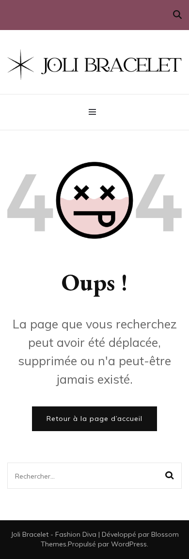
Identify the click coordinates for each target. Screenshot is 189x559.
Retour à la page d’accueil (94, 418)
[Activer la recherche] (177, 14)
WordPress (129, 544)
